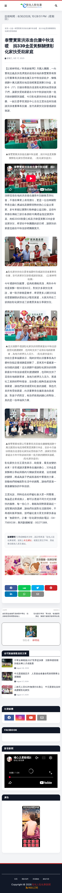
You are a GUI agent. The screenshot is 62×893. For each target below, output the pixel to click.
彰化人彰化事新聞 (41, 884)
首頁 (6, 28)
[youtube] (31, 718)
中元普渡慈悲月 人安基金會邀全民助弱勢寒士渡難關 (37, 675)
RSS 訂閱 (33, 887)
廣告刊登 (46, 879)
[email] (42, 718)
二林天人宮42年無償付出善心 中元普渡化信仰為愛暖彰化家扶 (37, 688)
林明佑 (35, 640)
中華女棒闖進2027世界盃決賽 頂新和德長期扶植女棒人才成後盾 (36, 662)
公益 (11, 28)
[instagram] (20, 718)
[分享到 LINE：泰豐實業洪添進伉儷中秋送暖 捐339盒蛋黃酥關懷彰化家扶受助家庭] (24, 588)
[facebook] (9, 718)
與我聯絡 (36, 879)
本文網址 (28, 540)
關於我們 (25, 879)
